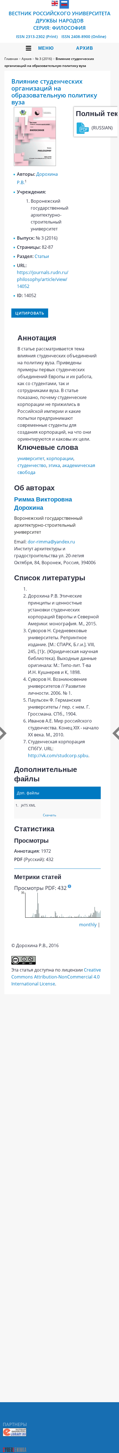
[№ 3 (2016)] (35, 164)
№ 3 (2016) (43, 58)
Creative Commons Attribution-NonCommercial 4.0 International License (56, 977)
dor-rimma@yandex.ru (51, 542)
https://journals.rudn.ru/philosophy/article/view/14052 (42, 279)
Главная (11, 58)
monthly (88, 925)
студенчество (31, 465)
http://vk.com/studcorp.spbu (58, 755)
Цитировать (29, 313)
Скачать (49, 815)
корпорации (59, 458)
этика (54, 465)
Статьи (42, 256)
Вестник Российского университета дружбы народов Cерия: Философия (59, 20)
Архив (84, 48)
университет (30, 458)
